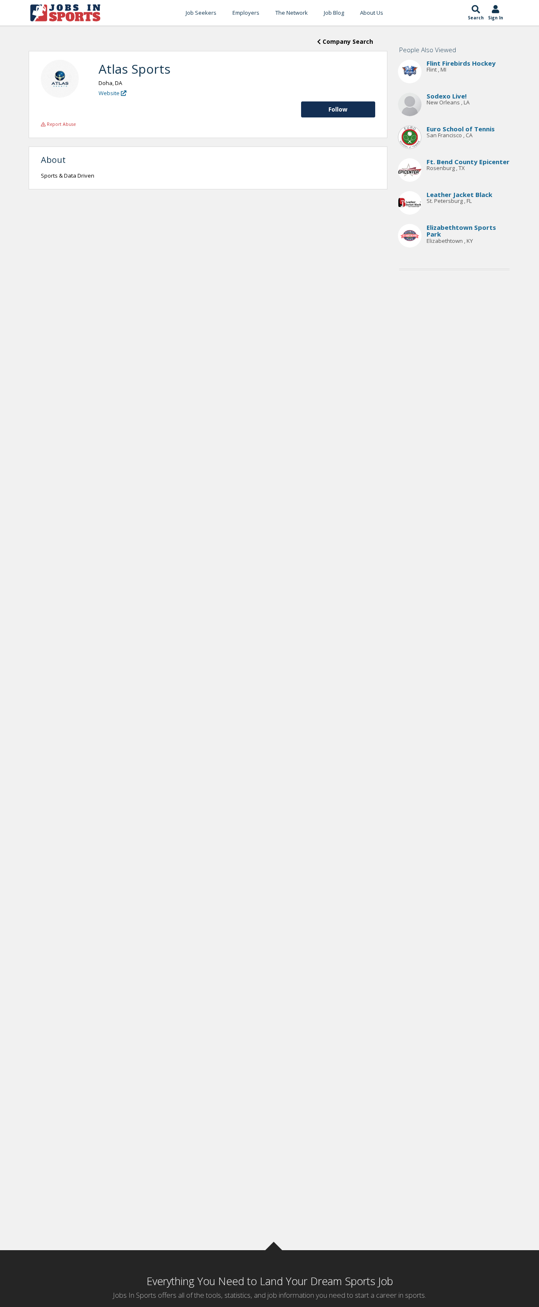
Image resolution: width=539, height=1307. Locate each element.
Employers (245, 12)
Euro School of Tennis (461, 129)
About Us (371, 12)
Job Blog (334, 12)
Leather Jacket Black (459, 194)
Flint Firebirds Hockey (461, 63)
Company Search (347, 41)
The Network (291, 12)
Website (110, 93)
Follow (337, 109)
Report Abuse (60, 124)
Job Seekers (201, 12)
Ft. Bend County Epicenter (468, 161)
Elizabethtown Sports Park (461, 231)
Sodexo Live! (447, 96)
